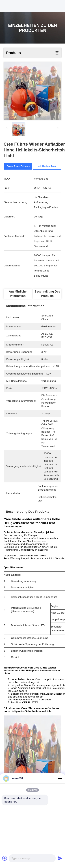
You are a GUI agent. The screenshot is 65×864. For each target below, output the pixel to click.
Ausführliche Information (18, 293)
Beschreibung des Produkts (47, 293)
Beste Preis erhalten (18, 166)
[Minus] (60, 778)
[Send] (60, 858)
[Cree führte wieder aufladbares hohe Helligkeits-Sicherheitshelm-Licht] (32, 91)
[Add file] (4, 858)
